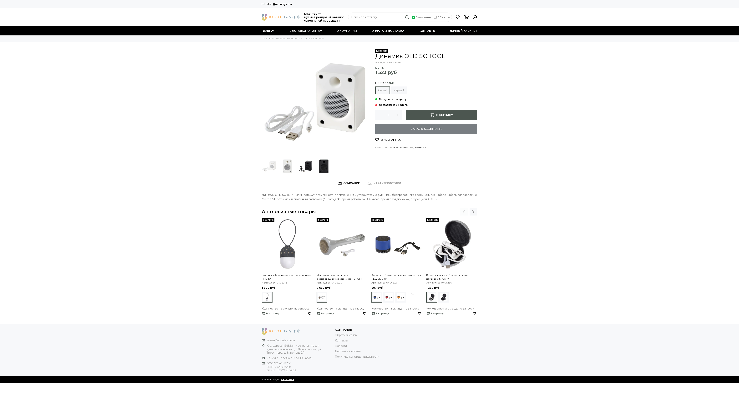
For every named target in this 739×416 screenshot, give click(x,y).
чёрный (399, 90)
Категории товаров (401, 147)
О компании (346, 31)
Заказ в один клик (426, 129)
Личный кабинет (463, 31)
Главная (268, 31)
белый (382, 90)
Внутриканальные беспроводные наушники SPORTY (447, 276)
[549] (267, 297)
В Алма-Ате (423, 17)
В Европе (444, 17)
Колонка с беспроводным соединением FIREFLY (287, 276)
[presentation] (464, 212)
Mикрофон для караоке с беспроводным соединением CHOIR (339, 276)
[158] (388, 297)
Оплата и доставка (387, 31)
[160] (400, 297)
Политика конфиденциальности (357, 356)
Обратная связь (346, 335)
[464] (443, 297)
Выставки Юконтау (306, 31)
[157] (376, 297)
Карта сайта (287, 379)
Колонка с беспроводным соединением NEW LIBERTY (396, 276)
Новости (341, 346)
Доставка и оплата (348, 351)
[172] (322, 297)
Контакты (427, 31)
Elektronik (420, 147)
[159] (431, 297)
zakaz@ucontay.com (278, 4)
